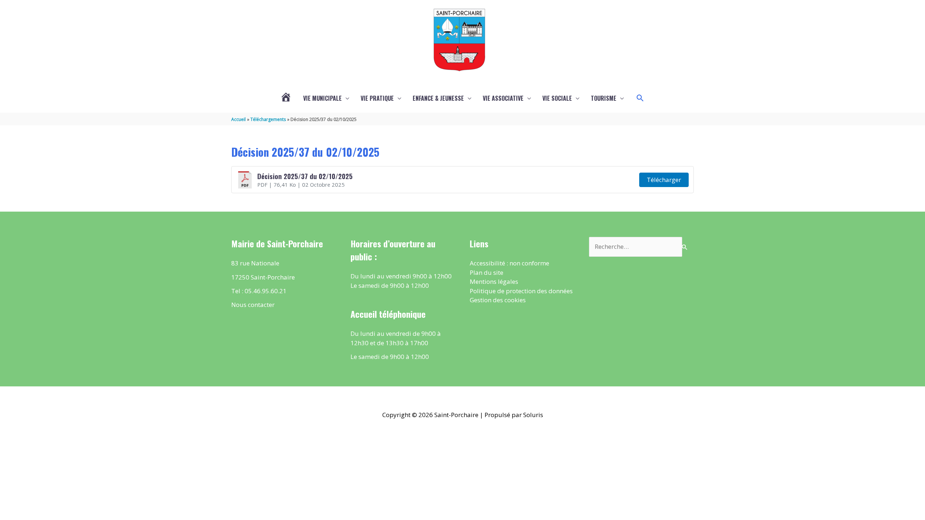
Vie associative (503, 98)
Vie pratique (377, 98)
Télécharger (664, 180)
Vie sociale (557, 98)
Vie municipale (322, 98)
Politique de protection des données (521, 291)
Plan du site (486, 272)
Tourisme (603, 98)
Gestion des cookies (498, 300)
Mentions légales (494, 281)
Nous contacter (253, 304)
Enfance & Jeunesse (438, 98)
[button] (640, 98)
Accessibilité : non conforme (509, 263)
